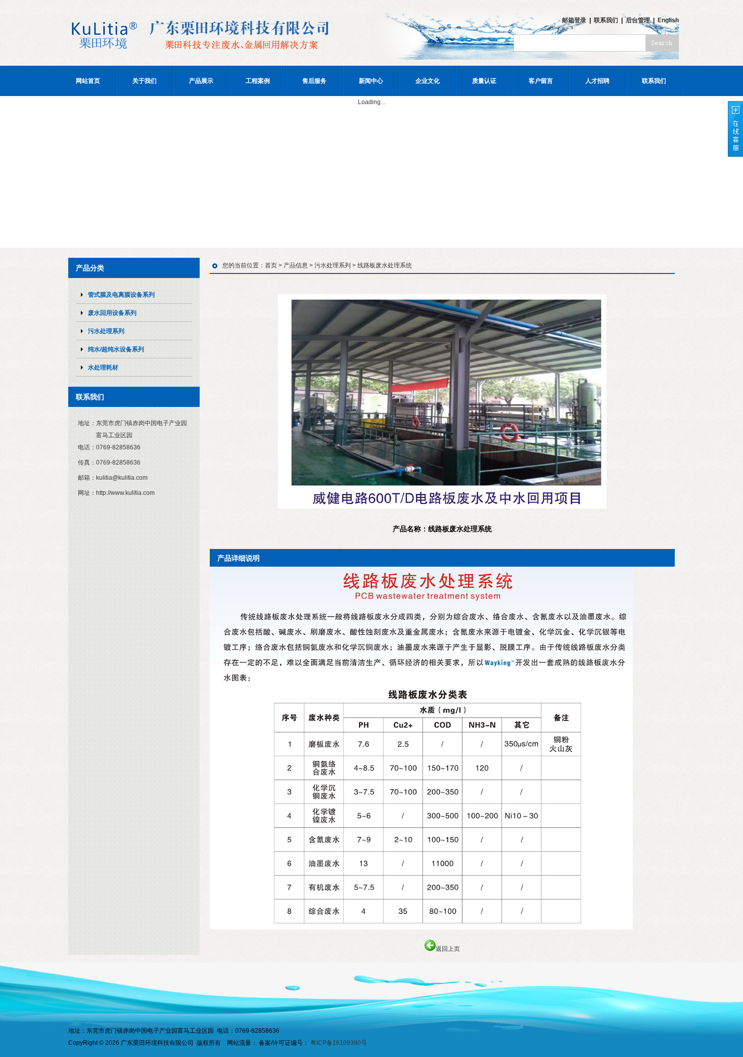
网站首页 (88, 80)
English (668, 20)
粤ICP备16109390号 (338, 1042)
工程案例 (258, 80)
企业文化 (427, 80)
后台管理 (638, 20)
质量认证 (484, 80)
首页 (271, 265)
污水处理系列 (332, 265)
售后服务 (314, 80)
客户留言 (541, 80)
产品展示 (201, 80)
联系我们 (606, 20)
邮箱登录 (574, 20)
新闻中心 (371, 80)
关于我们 (144, 80)
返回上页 (448, 948)
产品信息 (296, 265)
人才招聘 (597, 80)
